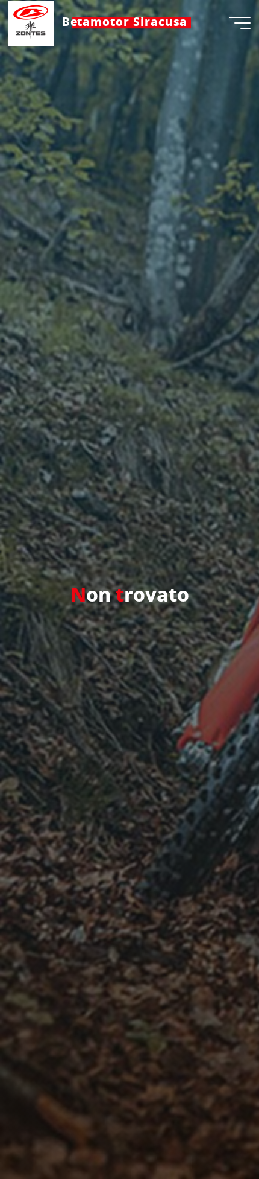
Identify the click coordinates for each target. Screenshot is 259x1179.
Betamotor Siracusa (125, 22)
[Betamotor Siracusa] (31, 22)
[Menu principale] (240, 23)
